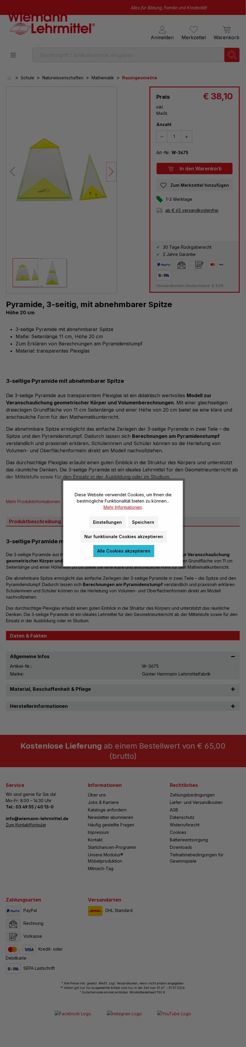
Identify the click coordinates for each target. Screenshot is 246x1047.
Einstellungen (107, 522)
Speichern (143, 522)
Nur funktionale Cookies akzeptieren (123, 536)
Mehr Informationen (123, 507)
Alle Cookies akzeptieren (123, 550)
